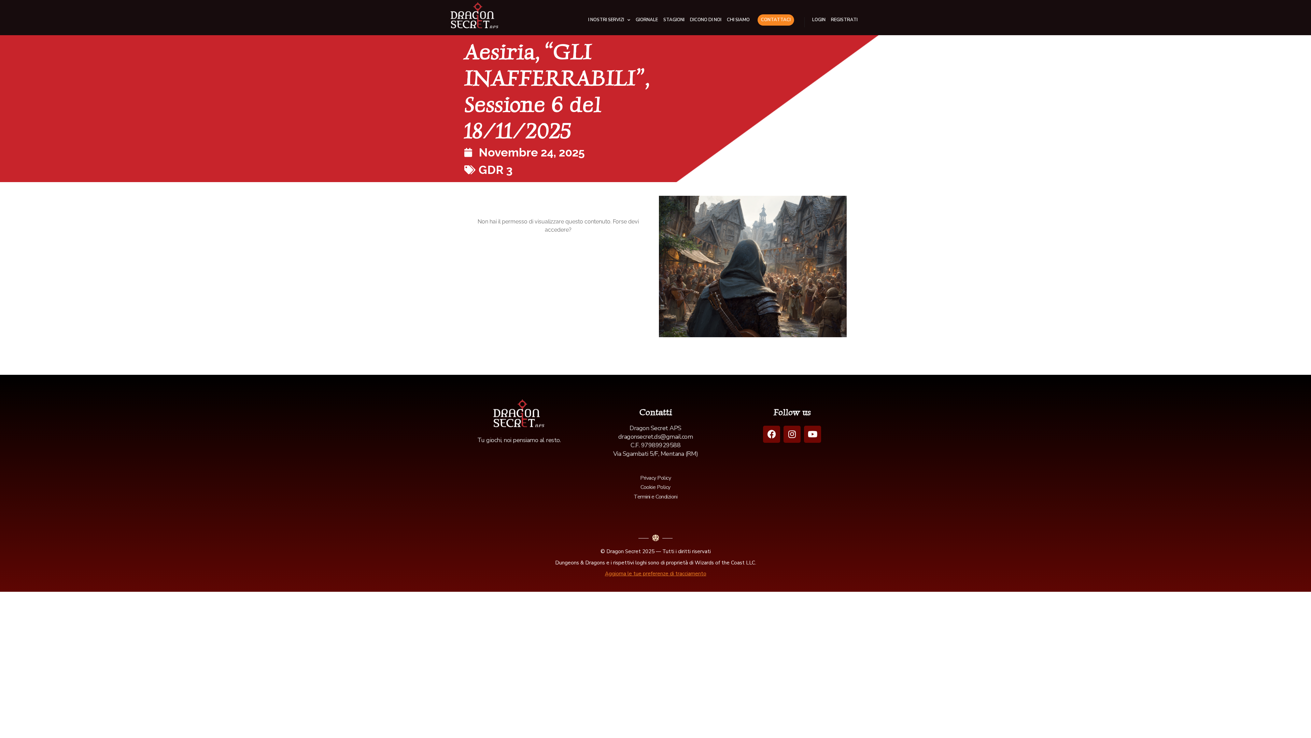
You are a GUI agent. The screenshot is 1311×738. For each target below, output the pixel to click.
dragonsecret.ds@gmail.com (655, 437)
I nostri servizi (606, 20)
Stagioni (674, 20)
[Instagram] (792, 434)
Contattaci (776, 20)
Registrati (844, 20)
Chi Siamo (738, 20)
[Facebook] (771, 434)
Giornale (647, 20)
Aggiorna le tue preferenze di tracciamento (655, 573)
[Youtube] (812, 434)
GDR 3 (495, 170)
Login (819, 20)
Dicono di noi (705, 20)
